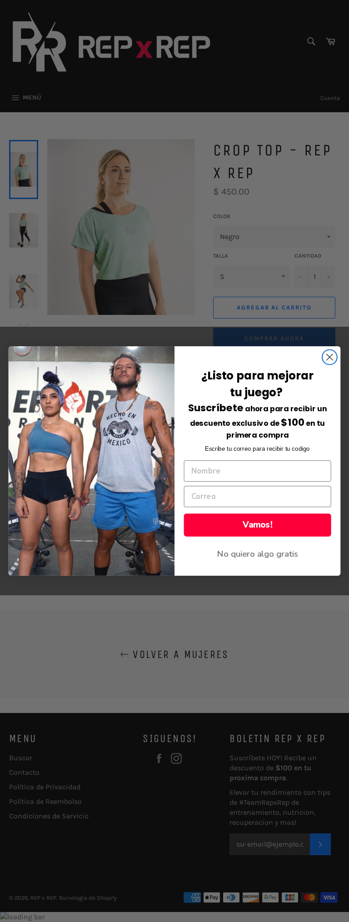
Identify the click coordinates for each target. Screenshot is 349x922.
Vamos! (258, 524)
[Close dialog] (329, 357)
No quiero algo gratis (258, 553)
